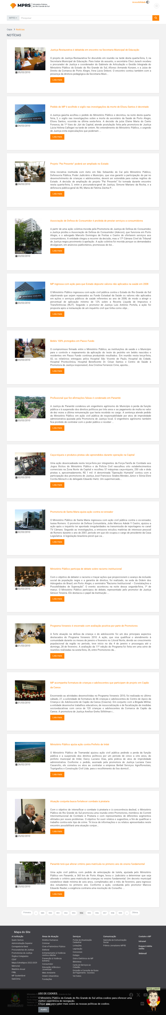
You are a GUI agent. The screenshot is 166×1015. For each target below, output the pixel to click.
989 (42, 913)
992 (66, 913)
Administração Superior (22, 943)
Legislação (77, 949)
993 (73, 913)
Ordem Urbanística (50, 976)
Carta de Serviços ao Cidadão (82, 966)
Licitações (77, 945)
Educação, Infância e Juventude (51, 968)
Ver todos (77, 976)
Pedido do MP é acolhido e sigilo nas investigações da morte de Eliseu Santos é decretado (99, 106)
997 (105, 913)
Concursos (77, 952)
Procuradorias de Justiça (23, 950)
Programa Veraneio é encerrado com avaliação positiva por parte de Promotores (94, 625)
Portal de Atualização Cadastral (82, 941)
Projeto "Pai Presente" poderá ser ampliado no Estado (79, 163)
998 (112, 913)
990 (50, 913)
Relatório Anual (18, 969)
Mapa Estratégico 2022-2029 (24, 963)
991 (58, 913)
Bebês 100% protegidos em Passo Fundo (72, 341)
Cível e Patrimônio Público (53, 946)
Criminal (46, 943)
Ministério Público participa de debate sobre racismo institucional (86, 568)
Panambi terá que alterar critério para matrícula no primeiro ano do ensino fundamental (97, 864)
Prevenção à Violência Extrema (52, 959)
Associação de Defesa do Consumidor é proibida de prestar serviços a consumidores (96, 220)
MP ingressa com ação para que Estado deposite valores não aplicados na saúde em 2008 (99, 284)
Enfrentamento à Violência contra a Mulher (53, 954)
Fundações (47, 979)
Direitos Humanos (50, 940)
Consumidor (47, 964)
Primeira (27, 912)
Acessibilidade (139, 2)
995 (89, 913)
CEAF (14, 959)
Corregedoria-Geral (20, 946)
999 (120, 913)
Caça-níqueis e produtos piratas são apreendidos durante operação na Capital (92, 454)
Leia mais (57, 79)
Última (135, 912)
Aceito (44, 1009)
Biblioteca (77, 962)
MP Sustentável (18, 976)
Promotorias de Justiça (22, 953)
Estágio (76, 955)
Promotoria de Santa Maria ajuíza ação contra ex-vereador (81, 511)
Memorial (16, 966)
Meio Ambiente (48, 973)
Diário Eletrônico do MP (83, 958)
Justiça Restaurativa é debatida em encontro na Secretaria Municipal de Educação (94, 49)
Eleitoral (45, 950)
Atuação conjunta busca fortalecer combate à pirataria (79, 801)
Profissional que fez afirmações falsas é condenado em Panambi (85, 397)
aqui (48, 1003)
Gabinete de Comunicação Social (114, 941)
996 (97, 913)
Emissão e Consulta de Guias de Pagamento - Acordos (85, 971)
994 (81, 913)
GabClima (16, 979)
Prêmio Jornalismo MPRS (114, 945)
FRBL (14, 972)
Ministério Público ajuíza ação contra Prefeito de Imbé (79, 744)
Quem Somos (18, 940)
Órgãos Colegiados (20, 956)
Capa (9, 29)
